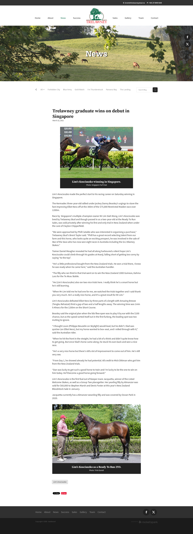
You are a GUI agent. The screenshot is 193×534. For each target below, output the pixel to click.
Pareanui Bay (111, 89)
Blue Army (67, 89)
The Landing (125, 89)
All (42, 89)
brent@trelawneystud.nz (135, 2)
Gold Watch (79, 89)
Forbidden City (54, 89)
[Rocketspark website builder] (144, 522)
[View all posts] (36, 89)
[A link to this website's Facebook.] (187, 37)
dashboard (52, 522)
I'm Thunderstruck (95, 89)
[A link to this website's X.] (187, 44)
